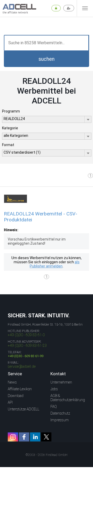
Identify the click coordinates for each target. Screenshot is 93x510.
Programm (11, 111)
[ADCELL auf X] (46, 436)
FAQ (53, 406)
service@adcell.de (22, 366)
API (10, 402)
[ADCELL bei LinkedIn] (35, 436)
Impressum (59, 420)
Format (8, 145)
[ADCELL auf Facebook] (24, 436)
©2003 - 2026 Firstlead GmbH (46, 455)
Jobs (54, 389)
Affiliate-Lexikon (20, 389)
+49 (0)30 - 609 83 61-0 (26, 335)
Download (16, 396)
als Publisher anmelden (55, 264)
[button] (46, 59)
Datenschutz (60, 413)
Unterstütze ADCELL (23, 409)
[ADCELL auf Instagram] (13, 436)
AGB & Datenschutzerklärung (67, 398)
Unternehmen (61, 382)
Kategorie (10, 128)
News (12, 382)
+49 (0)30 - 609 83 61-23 (27, 345)
